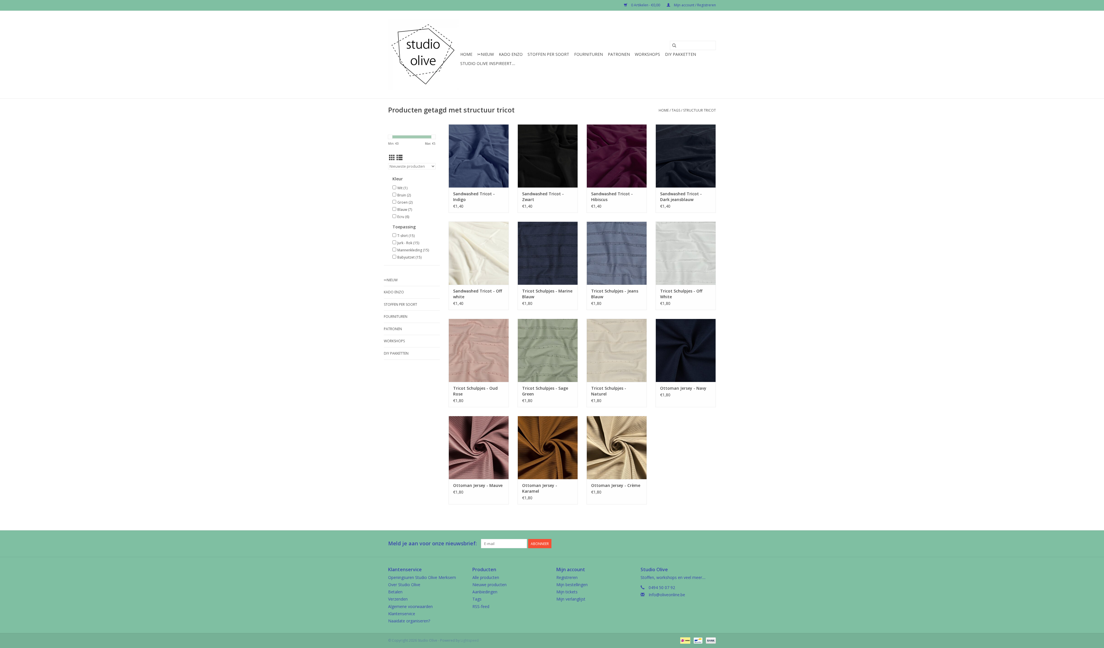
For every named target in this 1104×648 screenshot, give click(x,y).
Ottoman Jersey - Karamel (539, 488)
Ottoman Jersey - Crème (615, 485)
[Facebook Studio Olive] (690, 543)
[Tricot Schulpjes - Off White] (686, 253)
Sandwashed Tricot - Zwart (543, 196)
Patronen (619, 54)
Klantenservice (401, 613)
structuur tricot (699, 110)
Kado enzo (511, 54)
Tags (676, 110)
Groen (405, 202)
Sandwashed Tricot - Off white (477, 293)
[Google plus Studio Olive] (701, 543)
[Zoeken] (674, 45)
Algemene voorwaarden (410, 606)
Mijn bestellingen (572, 584)
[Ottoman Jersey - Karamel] (548, 447)
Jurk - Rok (408, 242)
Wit (402, 188)
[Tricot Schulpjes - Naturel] (616, 350)
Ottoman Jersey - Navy (683, 388)
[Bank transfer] (710, 640)
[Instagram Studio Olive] (711, 543)
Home (466, 54)
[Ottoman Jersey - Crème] (616, 447)
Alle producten (485, 577)
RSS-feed (480, 606)
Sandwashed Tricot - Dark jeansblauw (681, 196)
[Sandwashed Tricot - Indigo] (478, 156)
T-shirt (406, 235)
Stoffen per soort (548, 54)
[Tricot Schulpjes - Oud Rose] (478, 350)
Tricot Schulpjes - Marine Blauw (547, 293)
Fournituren (588, 54)
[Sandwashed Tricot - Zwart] (548, 156)
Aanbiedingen (484, 592)
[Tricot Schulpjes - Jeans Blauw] (616, 253)
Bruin (404, 195)
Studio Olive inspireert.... (487, 63)
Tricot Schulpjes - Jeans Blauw (614, 293)
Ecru (403, 216)
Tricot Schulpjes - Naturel (608, 391)
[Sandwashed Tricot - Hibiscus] (616, 156)
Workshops (647, 54)
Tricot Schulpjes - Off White (681, 293)
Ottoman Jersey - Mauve (478, 485)
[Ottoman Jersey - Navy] (686, 350)
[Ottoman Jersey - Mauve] (478, 447)
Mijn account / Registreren (694, 5)
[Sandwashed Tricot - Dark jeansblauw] (686, 156)
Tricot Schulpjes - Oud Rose (475, 391)
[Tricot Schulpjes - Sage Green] (548, 350)
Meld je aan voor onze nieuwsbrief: (432, 543)
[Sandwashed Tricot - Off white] (478, 253)
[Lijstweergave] (399, 158)
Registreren (567, 577)
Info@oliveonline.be (667, 594)
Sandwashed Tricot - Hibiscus (612, 196)
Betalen (395, 592)
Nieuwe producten (489, 584)
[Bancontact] (697, 640)
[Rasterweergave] (392, 158)
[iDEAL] (684, 640)
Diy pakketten (680, 54)
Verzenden (398, 599)
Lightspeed (470, 640)
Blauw (404, 209)
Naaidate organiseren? (409, 621)
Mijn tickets (567, 592)
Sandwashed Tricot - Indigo (474, 196)
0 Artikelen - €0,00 (645, 5)
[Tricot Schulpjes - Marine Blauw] (548, 253)
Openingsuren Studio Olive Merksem (422, 577)
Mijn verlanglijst (570, 599)
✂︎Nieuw (485, 54)
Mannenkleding (413, 250)
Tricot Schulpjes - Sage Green (545, 391)
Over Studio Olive (404, 584)
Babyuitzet (409, 257)
